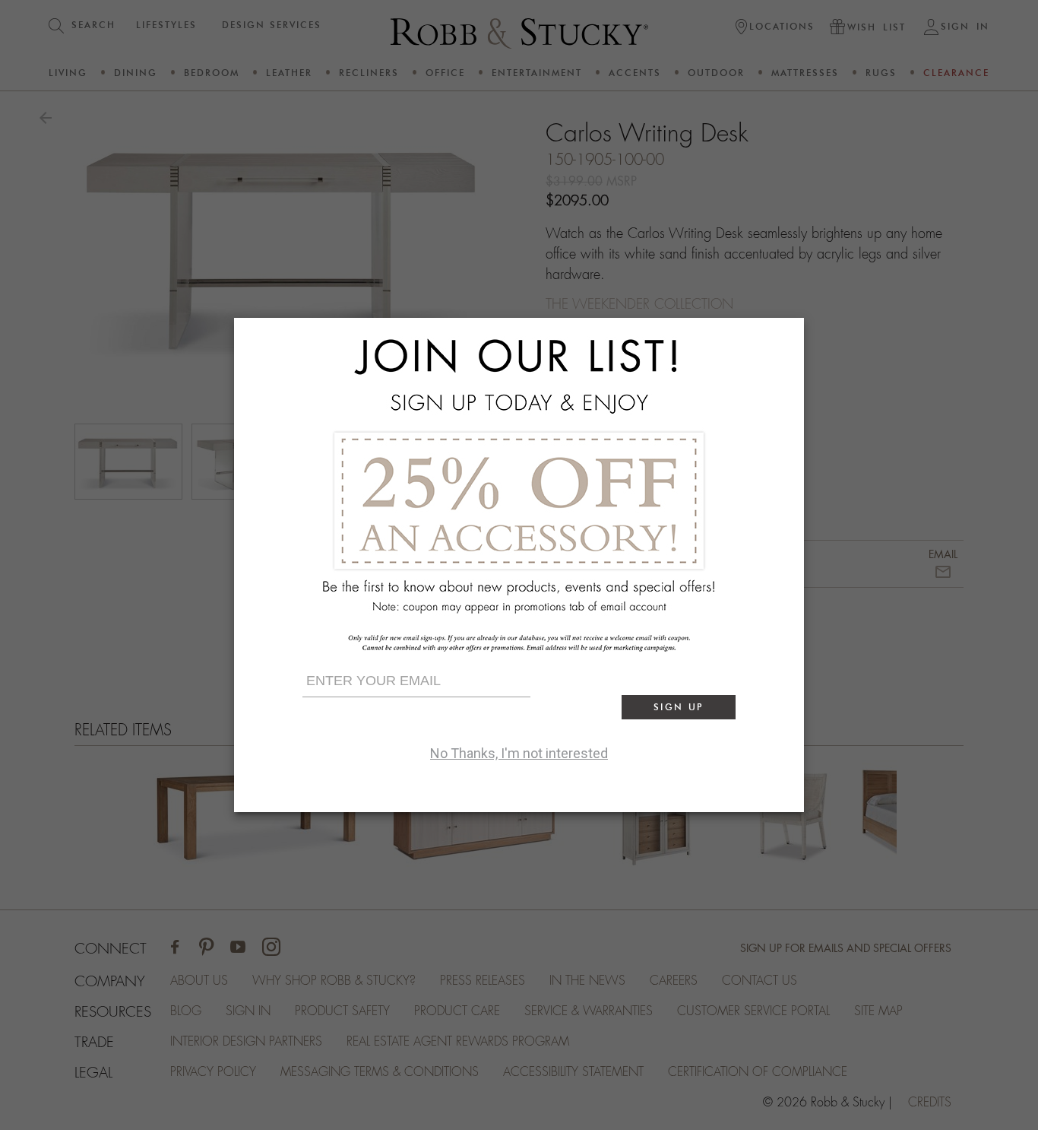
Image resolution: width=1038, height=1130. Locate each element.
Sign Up (678, 707)
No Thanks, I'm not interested (519, 753)
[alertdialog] (519, 565)
